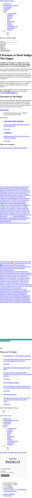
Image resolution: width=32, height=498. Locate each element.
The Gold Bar (7, 7)
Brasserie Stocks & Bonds (11, 5)
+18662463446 (21, 489)
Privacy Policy (8, 495)
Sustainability (11, 21)
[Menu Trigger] (30, 3)
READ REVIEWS (5, 475)
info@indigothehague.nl (10, 491)
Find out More (4, 110)
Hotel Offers (7, 8)
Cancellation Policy (12, 26)
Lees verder (7, 129)
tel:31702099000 (8, 488)
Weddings (10, 25)
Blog (8, 20)
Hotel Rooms (7, 4)
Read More (7, 364)
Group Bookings (12, 13)
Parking (9, 18)
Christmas (10, 15)
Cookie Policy (11, 28)
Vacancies (10, 29)
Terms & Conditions (9, 494)
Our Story (10, 17)
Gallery (9, 23)
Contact (6, 10)
